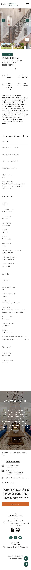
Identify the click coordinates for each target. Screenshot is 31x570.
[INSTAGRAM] (15, 537)
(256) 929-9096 (11, 467)
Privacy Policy (12, 498)
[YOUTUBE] (20, 537)
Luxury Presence (20, 547)
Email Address (8, 483)
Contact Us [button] (15, 439)
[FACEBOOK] (11, 537)
